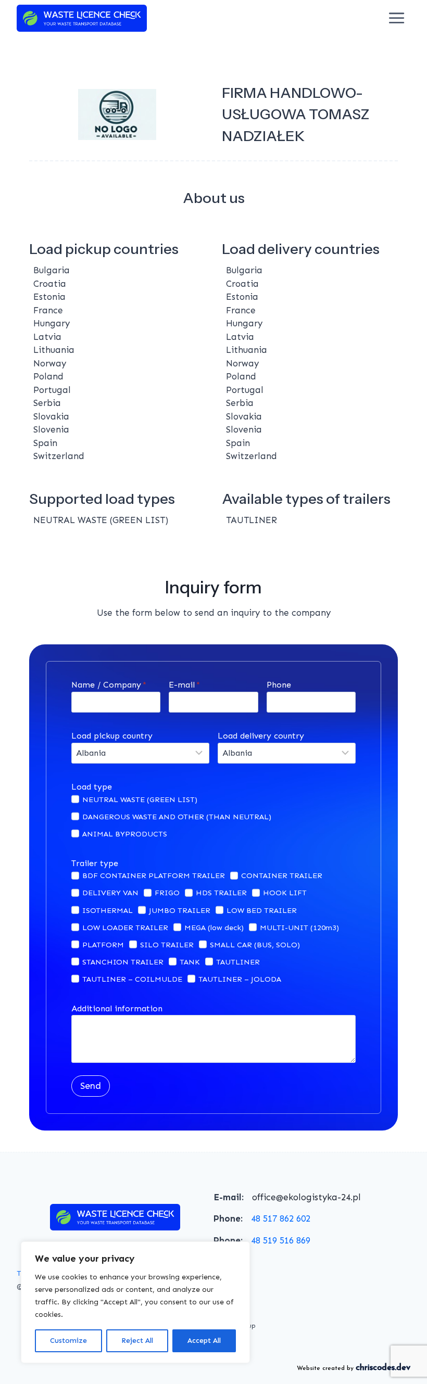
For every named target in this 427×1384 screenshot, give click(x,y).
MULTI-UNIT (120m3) (299, 927)
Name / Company (108, 685)
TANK (190, 962)
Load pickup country (112, 736)
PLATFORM (103, 944)
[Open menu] (396, 18)
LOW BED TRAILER (262, 910)
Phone (279, 685)
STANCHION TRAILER (123, 962)
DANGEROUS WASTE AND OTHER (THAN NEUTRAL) (176, 816)
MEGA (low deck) (214, 927)
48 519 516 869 (280, 1240)
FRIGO (167, 892)
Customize (68, 1340)
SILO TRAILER (167, 944)
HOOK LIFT (285, 892)
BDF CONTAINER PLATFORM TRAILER (153, 875)
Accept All (204, 1340)
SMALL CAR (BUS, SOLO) (255, 944)
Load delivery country (261, 736)
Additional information (116, 1008)
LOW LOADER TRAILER (125, 927)
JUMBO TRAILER (179, 910)
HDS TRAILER (221, 892)
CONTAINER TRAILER (281, 875)
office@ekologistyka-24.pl (306, 1197)
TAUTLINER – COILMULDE (132, 979)
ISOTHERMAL (107, 910)
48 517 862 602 (280, 1218)
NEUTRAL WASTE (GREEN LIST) (139, 799)
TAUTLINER (238, 962)
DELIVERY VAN (110, 892)
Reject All (137, 1340)
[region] (135, 1302)
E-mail (184, 685)
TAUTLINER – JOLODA (239, 979)
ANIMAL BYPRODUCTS (124, 834)
